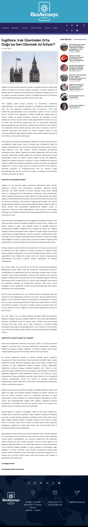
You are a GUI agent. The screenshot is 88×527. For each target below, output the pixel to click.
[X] (67, 31)
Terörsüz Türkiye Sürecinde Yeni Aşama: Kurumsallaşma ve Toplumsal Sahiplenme (76, 58)
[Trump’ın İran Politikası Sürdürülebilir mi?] (64, 106)
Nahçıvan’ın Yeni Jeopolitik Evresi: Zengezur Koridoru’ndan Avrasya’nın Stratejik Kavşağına (77, 77)
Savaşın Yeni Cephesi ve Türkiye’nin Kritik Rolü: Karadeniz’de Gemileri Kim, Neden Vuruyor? (77, 68)
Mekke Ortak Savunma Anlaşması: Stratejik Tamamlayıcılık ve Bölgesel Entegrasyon (76, 87)
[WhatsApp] (72, 31)
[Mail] (77, 25)
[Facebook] (67, 25)
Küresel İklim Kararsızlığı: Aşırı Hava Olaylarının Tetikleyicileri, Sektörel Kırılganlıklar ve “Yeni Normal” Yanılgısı (77, 47)
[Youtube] (77, 31)
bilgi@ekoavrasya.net (77, 502)
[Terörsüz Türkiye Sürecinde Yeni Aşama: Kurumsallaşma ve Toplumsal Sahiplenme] (64, 58)
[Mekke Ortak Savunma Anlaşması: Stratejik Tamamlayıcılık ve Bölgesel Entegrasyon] (64, 87)
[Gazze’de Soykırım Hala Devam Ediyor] (64, 97)
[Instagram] (72, 25)
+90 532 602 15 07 (55, 502)
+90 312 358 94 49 (55, 505)
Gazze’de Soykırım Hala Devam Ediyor (76, 96)
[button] (83, 25)
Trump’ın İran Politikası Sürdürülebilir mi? (76, 106)
